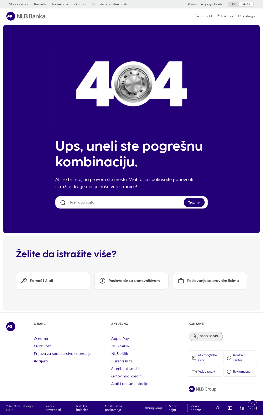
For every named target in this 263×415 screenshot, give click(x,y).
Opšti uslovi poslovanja (113, 408)
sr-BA (246, 4)
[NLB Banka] (25, 16)
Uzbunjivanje (152, 408)
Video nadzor (196, 408)
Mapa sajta (173, 408)
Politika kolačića (82, 408)
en (233, 4)
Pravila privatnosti (53, 408)
